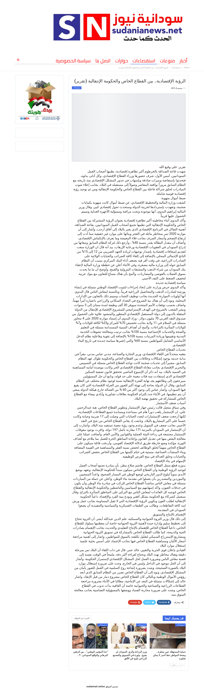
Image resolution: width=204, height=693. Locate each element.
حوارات (121, 60)
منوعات (167, 60)
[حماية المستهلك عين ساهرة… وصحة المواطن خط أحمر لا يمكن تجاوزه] (168, 636)
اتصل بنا (102, 60)
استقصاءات (144, 60)
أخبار (183, 60)
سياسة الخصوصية (73, 60)
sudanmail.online (95, 686)
